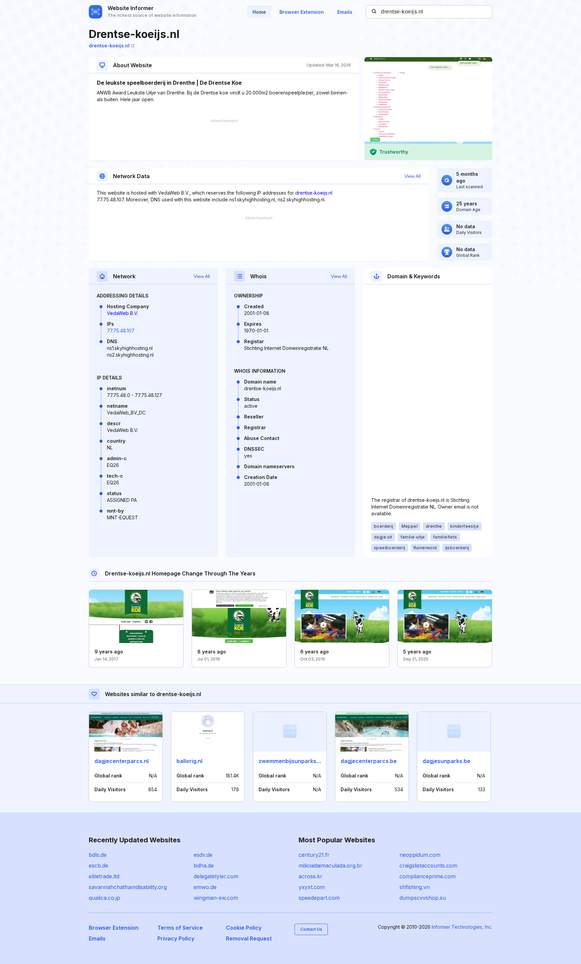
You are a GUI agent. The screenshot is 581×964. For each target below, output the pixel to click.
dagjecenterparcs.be (369, 761)
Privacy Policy (175, 938)
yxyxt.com (312, 887)
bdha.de (204, 865)
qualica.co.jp (104, 897)
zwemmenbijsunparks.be (291, 761)
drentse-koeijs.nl (109, 45)
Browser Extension (301, 12)
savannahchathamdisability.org (128, 887)
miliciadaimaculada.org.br (330, 865)
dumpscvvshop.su (422, 897)
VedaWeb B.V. (122, 313)
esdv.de (203, 854)
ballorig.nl (189, 761)
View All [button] (412, 176)
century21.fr (314, 854)
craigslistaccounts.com (428, 865)
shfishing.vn (414, 887)
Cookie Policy (244, 927)
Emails (344, 12)
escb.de (98, 865)
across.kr (310, 876)
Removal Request (249, 938)
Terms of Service (180, 927)
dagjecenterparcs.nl (121, 761)
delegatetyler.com (216, 876)
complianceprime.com (427, 876)
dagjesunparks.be (446, 761)
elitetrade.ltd (104, 876)
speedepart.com (319, 897)
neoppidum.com (419, 854)
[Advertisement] (224, 139)
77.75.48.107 (120, 330)
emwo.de (205, 887)
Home (259, 12)
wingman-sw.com (216, 897)
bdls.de (98, 854)
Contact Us (311, 929)
